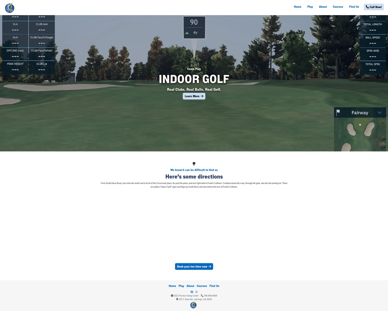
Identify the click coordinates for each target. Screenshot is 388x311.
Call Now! (375, 7)
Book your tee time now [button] (192, 266)
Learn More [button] (192, 96)
